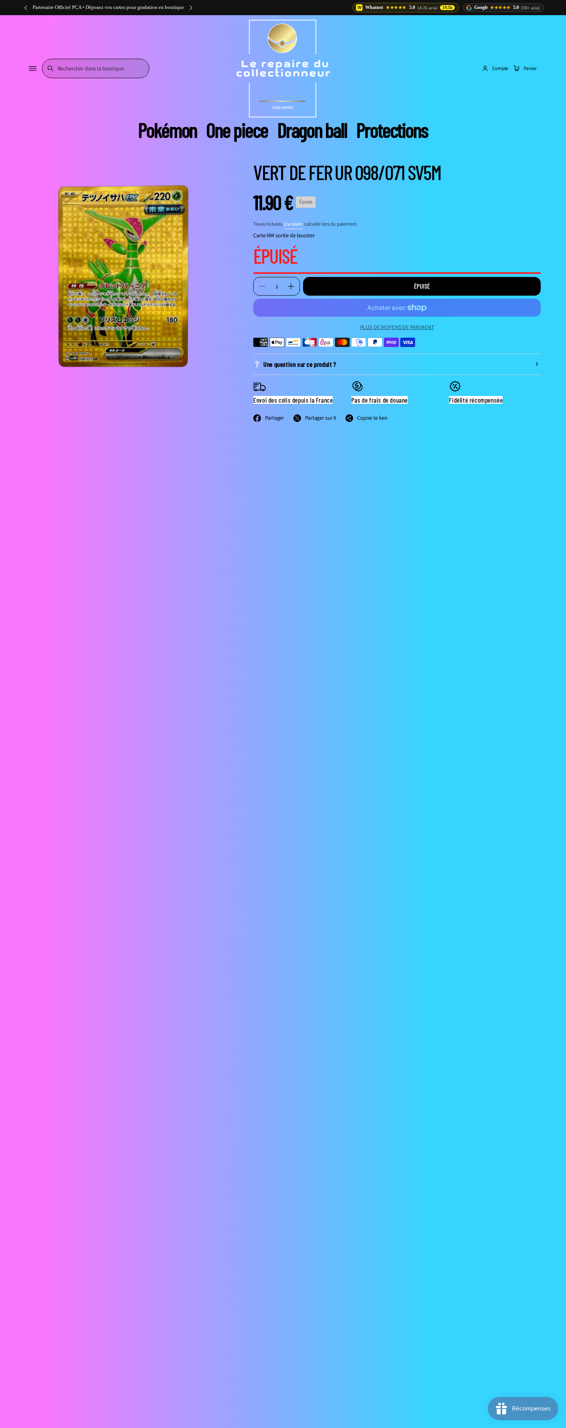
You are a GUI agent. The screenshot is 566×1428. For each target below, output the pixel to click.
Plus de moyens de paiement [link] (397, 327)
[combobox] (95, 68)
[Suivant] (191, 7)
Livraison (293, 224)
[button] (95, 68)
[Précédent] (26, 7)
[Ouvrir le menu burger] (32, 68)
